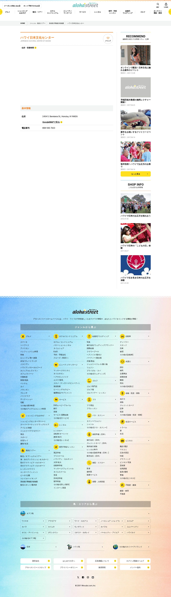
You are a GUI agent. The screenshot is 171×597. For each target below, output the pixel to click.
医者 (88, 468)
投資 (121, 412)
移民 (121, 370)
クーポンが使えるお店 (12, 6)
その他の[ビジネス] (127, 478)
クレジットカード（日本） (97, 443)
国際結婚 (90, 348)
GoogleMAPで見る (51, 122)
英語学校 (57, 453)
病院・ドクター (98, 463)
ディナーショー (26, 399)
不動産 (122, 494)
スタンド (123, 345)
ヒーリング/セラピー (62, 390)
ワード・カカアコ (81, 521)
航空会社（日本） (94, 456)
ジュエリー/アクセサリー (30, 431)
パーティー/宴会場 (94, 358)
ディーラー (124, 342)
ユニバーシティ (133, 527)
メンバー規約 (135, 567)
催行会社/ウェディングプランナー (100, 345)
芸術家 (122, 465)
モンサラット (79, 527)
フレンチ (23, 393)
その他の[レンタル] (61, 440)
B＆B (56, 352)
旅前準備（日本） (99, 434)
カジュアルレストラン (29, 371)
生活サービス (131, 422)
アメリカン (24, 348)
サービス (62, 400)
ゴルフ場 (90, 390)
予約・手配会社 (60, 355)
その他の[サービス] (61, 418)
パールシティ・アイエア (110, 532)
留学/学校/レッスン (67, 447)
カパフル (104, 527)
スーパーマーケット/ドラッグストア (34, 424)
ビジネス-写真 (125, 462)
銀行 (55, 408)
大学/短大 (57, 462)
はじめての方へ (69, 561)
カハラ (24, 527)
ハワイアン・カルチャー (63, 459)
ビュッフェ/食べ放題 (28, 358)
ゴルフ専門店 (92, 386)
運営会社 (35, 561)
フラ (94, 400)
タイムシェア (59, 348)
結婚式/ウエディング (100, 336)
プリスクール (59, 456)
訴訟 (121, 367)
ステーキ (23, 342)
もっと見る (135, 174)
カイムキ (51, 527)
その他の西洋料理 (27, 406)
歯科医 (89, 472)
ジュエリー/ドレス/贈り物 (97, 364)
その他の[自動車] (126, 355)
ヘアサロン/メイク (61, 377)
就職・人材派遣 (98, 482)
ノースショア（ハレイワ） (111, 521)
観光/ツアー (31, 450)
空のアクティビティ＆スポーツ (32, 466)
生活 (121, 434)
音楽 (55, 475)
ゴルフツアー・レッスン (96, 393)
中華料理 (23, 377)
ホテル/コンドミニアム (68, 336)
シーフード (24, 345)
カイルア (130, 521)
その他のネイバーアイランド (130, 547)
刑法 (121, 383)
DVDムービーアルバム (62, 405)
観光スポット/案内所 (28, 485)
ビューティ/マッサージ (68, 365)
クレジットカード (127, 405)
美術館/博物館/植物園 (29, 482)
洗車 (121, 348)
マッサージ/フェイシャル (64, 469)
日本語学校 (58, 478)
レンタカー (58, 431)
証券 (121, 408)
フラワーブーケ (93, 352)
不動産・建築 (131, 485)
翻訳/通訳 (124, 446)
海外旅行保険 (92, 446)
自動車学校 (58, 465)
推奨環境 (102, 567)
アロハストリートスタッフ (35, 567)
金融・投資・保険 (133, 393)
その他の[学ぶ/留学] (61, 484)
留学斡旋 (57, 481)
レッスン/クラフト (27, 469)
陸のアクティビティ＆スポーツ (32, 463)
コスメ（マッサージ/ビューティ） (67, 383)
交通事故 (123, 374)
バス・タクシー (98, 415)
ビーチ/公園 (25, 475)
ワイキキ (25, 521)
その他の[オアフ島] (29, 538)
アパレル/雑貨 (26, 428)
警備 (121, 475)
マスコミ (123, 450)
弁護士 (128, 361)
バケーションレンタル (62, 345)
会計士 (122, 399)
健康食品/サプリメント (63, 393)
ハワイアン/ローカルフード (31, 367)
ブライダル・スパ (94, 371)
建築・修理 (124, 491)
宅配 (22, 402)
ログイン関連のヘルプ (135, 561)
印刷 (121, 456)
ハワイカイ (131, 532)
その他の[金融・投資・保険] (131, 415)
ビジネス (129, 441)
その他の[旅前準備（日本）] (98, 453)
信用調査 (123, 469)
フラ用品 (90, 405)
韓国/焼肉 (24, 380)
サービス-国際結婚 (61, 415)
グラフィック (125, 459)
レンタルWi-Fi (92, 450)
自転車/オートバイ (61, 434)
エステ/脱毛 (58, 380)
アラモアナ (52, 521)
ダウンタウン (53, 532)
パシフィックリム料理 (29, 352)
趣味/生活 (24, 444)
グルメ (28, 336)
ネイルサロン (59, 374)
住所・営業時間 (28, 48)
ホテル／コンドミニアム (63, 342)
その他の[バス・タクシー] (97, 427)
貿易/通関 (124, 472)
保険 (121, 402)
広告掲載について (102, 561)
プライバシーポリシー (69, 567)
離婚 (121, 380)
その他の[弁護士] (126, 386)
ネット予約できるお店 (32, 6)
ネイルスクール (60, 472)
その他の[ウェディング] (96, 374)
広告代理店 (124, 453)
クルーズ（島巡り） (61, 358)
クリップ (108, 41)
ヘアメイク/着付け (94, 355)
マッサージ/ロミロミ (62, 370)
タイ (22, 387)
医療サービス (92, 475)
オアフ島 (30, 513)
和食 (22, 355)
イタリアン (24, 364)
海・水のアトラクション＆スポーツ (34, 459)
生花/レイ (24, 440)
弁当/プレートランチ (28, 361)
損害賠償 (123, 377)
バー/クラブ (25, 396)
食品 (22, 434)
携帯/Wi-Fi (58, 437)
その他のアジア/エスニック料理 (33, 409)
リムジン (90, 367)
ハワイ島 (76, 547)
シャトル (90, 424)
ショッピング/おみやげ (35, 416)
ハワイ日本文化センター (37, 37)
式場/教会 (91, 361)
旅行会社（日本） (94, 440)
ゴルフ (95, 381)
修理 (121, 352)
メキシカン (24, 390)
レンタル (62, 425)
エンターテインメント (29, 472)
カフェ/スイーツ (26, 374)
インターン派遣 (60, 488)
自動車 (128, 336)
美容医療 (57, 386)
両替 (55, 412)
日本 (28, 547)
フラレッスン (92, 408)
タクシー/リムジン (94, 421)
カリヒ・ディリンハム (30, 532)
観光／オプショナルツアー (30, 456)
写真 (88, 342)
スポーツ (23, 437)
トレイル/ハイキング (28, 478)
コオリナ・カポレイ (81, 532)
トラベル (123, 427)
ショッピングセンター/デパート (33, 421)
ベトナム (23, 383)
